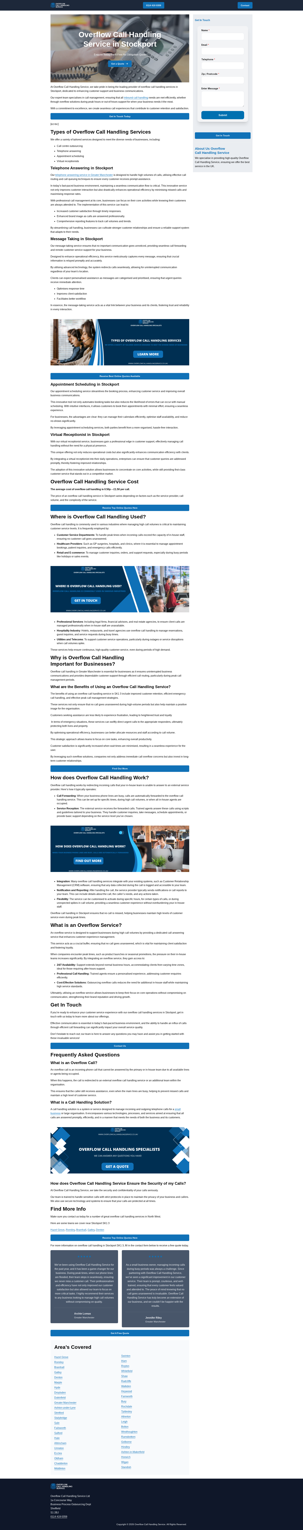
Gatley (91, 1229)
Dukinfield (60, 1397)
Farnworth (127, 1396)
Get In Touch (223, 135)
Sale (56, 1423)
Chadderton (61, 1463)
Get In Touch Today (120, 116)
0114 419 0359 (153, 5)
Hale (57, 1438)
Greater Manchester (65, 1402)
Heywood (126, 1391)
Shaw (124, 1376)
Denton (100, 1229)
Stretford (59, 1412)
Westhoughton (129, 1431)
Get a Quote (117, 63)
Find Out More (120, 768)
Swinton (125, 1356)
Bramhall (81, 1229)
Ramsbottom (128, 1436)
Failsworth (60, 1428)
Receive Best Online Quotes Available (120, 376)
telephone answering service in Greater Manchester (84, 175)
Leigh (124, 1421)
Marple (58, 1382)
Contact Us (120, 1046)
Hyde (57, 1387)
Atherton (126, 1416)
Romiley (70, 1229)
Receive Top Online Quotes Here (119, 508)
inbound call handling (136, 97)
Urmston (59, 1448)
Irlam (124, 1361)
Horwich (126, 1457)
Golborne (126, 1442)
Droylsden (60, 1392)
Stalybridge (60, 1417)
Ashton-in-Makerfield (132, 1452)
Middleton (59, 1468)
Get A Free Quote (120, 1333)
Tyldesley (126, 1411)
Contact (245, 5)
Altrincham (60, 1443)
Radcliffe (126, 1381)
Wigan (124, 1462)
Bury (123, 1401)
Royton (125, 1366)
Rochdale (126, 1406)
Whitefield (126, 1371)
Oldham (58, 1458)
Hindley (125, 1447)
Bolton (124, 1426)
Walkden (126, 1386)
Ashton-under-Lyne (65, 1407)
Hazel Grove (57, 1229)
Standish (126, 1467)
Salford (58, 1433)
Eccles (58, 1453)
